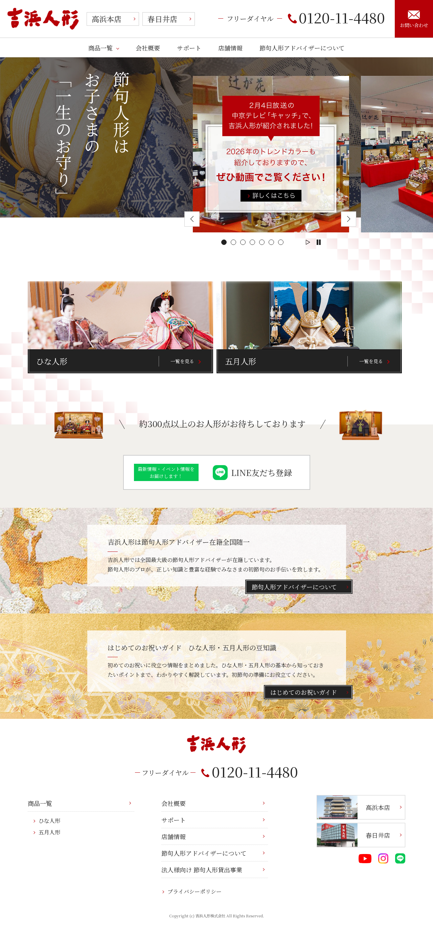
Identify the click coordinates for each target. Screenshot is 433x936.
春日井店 (162, 19)
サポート (189, 47)
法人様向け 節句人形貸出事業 (201, 869)
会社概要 (148, 47)
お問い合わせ (414, 25)
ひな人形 (49, 821)
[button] (224, 242)
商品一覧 (100, 47)
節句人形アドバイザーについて (302, 47)
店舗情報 (230, 47)
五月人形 (49, 832)
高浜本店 (106, 19)
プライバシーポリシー (194, 891)
